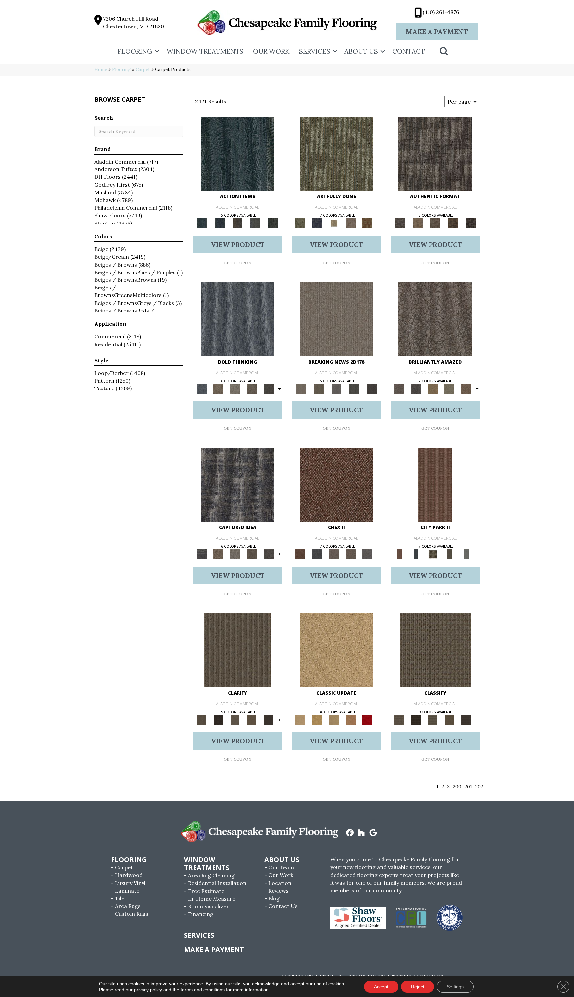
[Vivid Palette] (367, 223)
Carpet (143, 69)
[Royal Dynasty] (367, 719)
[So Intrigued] (435, 319)
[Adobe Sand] (336, 650)
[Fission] (251, 388)
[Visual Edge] (435, 153)
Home (100, 69)
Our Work (271, 51)
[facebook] (350, 833)
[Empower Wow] (449, 388)
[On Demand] (354, 388)
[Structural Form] (471, 223)
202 (479, 787)
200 (457, 787)
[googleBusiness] (373, 833)
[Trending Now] (336, 319)
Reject (417, 986)
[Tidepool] (237, 153)
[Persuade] (251, 719)
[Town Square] (367, 554)
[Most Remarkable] (317, 223)
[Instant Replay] (336, 388)
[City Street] (273, 223)
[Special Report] (318, 388)
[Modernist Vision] (334, 223)
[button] (157, 51)
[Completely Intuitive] (432, 388)
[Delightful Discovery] (336, 153)
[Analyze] (218, 719)
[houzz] (361, 833)
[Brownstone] (237, 223)
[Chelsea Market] (336, 484)
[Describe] (235, 719)
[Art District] (334, 554)
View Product (237, 244)
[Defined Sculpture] (417, 223)
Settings (455, 986)
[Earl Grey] (255, 223)
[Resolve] (237, 650)
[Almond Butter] (334, 719)
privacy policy (148, 989)
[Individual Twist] (435, 223)
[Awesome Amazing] (350, 223)
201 (468, 787)
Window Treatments (205, 51)
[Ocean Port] (220, 223)
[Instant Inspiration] (466, 388)
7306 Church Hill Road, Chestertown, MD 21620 (133, 22)
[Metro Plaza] (350, 554)
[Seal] (268, 388)
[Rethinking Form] (453, 223)
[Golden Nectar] (317, 719)
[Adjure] (268, 719)
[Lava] (235, 388)
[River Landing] (317, 554)
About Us (361, 51)
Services (314, 51)
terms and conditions (203, 989)
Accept (381, 986)
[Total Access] (372, 388)
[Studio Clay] (350, 719)
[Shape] (237, 319)
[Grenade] (218, 388)
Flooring (135, 51)
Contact (408, 51)
